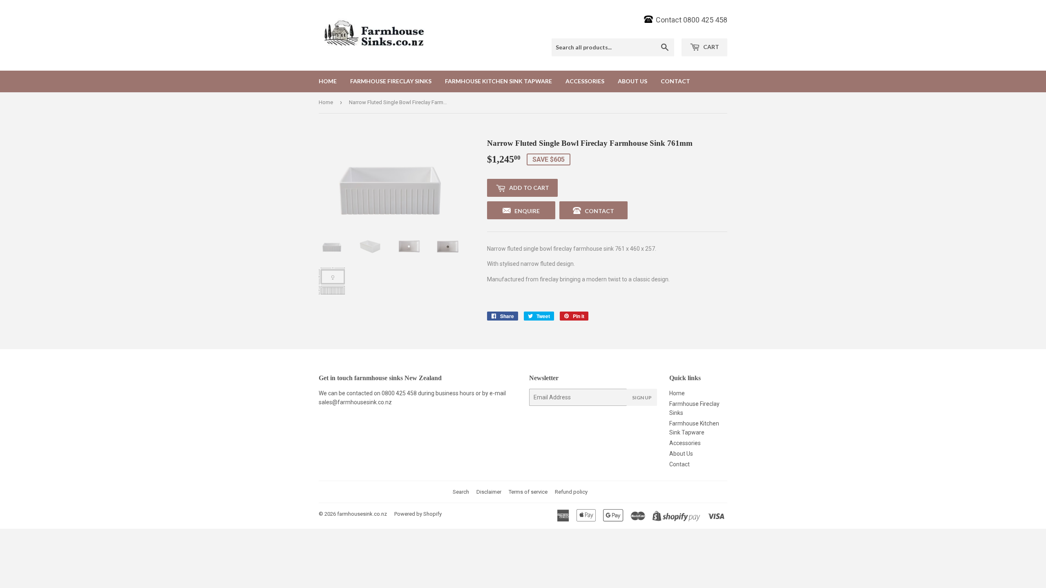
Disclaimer (488, 492)
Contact (675, 81)
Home (328, 81)
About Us (632, 81)
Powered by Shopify (418, 514)
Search (461, 492)
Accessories (584, 81)
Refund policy (571, 492)
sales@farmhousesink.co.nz (355, 402)
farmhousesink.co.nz (362, 514)
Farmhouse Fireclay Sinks (390, 81)
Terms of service (528, 492)
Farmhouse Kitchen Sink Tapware (498, 81)
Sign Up (642, 397)
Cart (710, 46)
